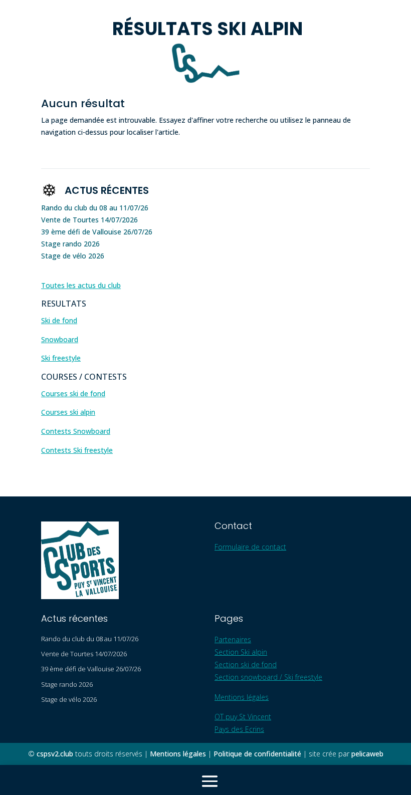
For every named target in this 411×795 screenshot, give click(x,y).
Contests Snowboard (75, 431)
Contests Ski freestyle (77, 450)
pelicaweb (367, 753)
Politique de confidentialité (257, 753)
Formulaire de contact (250, 547)
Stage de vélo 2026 (72, 255)
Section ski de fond (246, 664)
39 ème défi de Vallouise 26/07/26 (96, 231)
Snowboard (59, 339)
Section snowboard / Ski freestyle (268, 677)
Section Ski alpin (241, 652)
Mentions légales (242, 697)
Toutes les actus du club (81, 285)
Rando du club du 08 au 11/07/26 (94, 207)
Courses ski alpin (68, 412)
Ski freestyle (61, 358)
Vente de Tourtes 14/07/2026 (89, 219)
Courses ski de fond (73, 393)
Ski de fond (59, 320)
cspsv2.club (55, 753)
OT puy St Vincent (243, 716)
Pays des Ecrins (239, 729)
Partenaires (233, 639)
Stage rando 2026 (70, 243)
